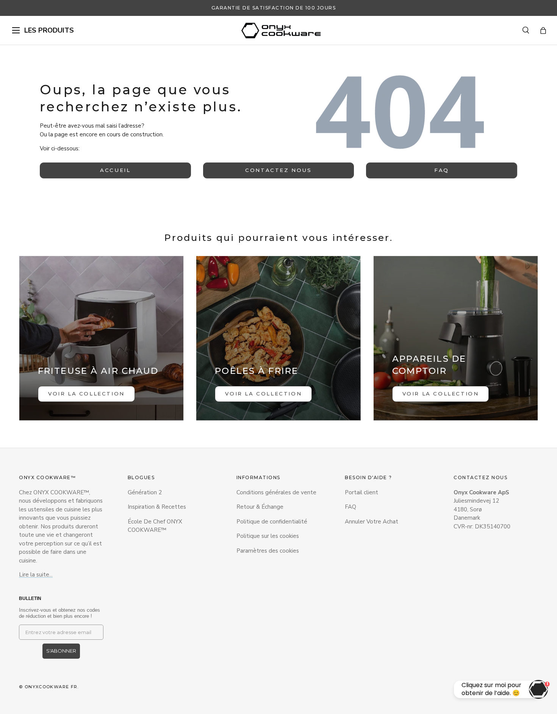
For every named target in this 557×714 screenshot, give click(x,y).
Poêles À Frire (256, 371)
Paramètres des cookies (267, 551)
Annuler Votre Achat (371, 521)
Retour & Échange (259, 507)
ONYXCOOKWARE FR (51, 686)
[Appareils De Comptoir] (456, 338)
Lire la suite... (36, 574)
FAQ (441, 170)
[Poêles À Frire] (278, 338)
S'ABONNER (61, 651)
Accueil (115, 170)
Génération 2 (145, 492)
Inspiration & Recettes (157, 507)
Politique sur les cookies (267, 536)
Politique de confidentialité (271, 521)
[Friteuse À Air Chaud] (101, 338)
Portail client (361, 492)
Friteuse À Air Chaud (98, 371)
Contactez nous (278, 170)
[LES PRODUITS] (16, 30)
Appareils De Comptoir (429, 364)
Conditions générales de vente (276, 492)
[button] (543, 30)
